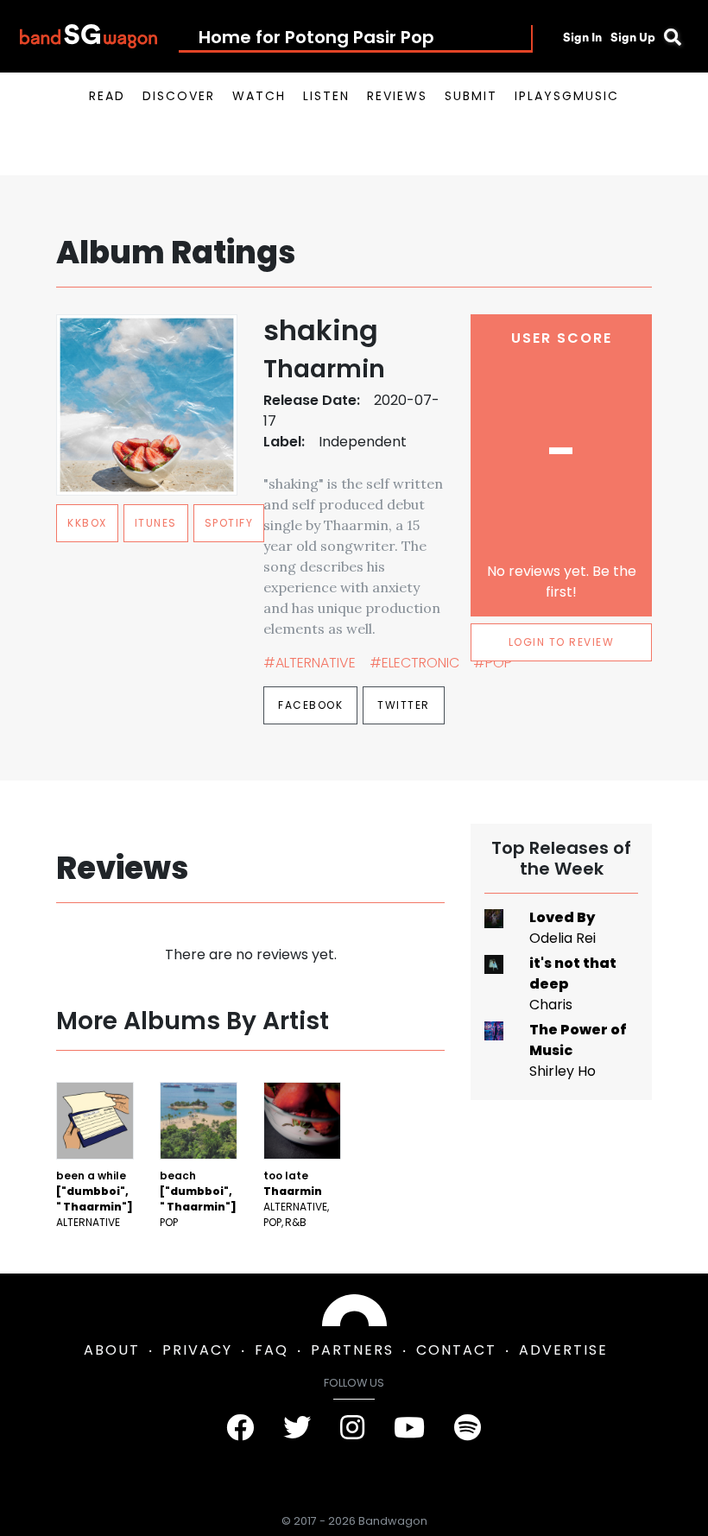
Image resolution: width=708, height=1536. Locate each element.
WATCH (259, 95)
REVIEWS (397, 95)
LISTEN (326, 95)
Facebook (310, 705)
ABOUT (112, 1350)
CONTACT (456, 1350)
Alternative (88, 1222)
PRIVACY (197, 1350)
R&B (296, 1222)
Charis (550, 1005)
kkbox (87, 522)
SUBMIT (471, 95)
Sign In (582, 37)
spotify (229, 522)
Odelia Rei (562, 938)
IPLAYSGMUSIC (567, 95)
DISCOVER (178, 95)
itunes (156, 522)
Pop (169, 1222)
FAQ (271, 1350)
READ (107, 95)
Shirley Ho (562, 1071)
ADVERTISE (563, 1350)
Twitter (403, 705)
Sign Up (632, 37)
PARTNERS (352, 1350)
